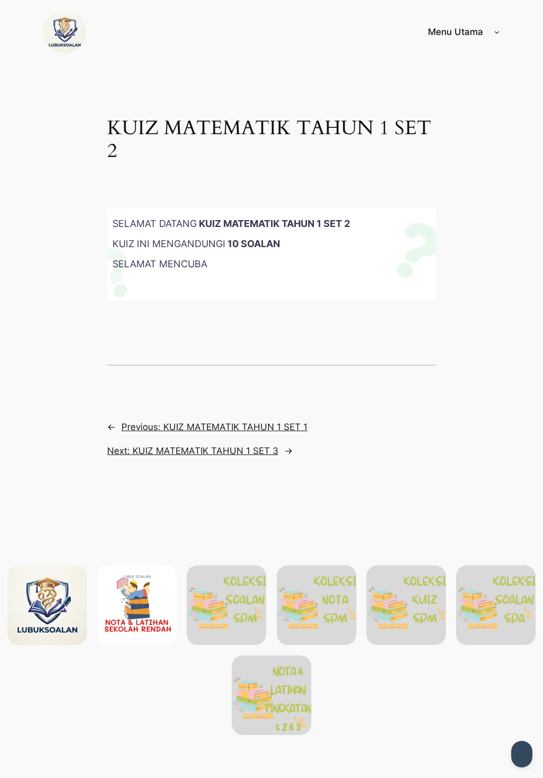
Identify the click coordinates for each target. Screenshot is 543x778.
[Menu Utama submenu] (497, 31)
